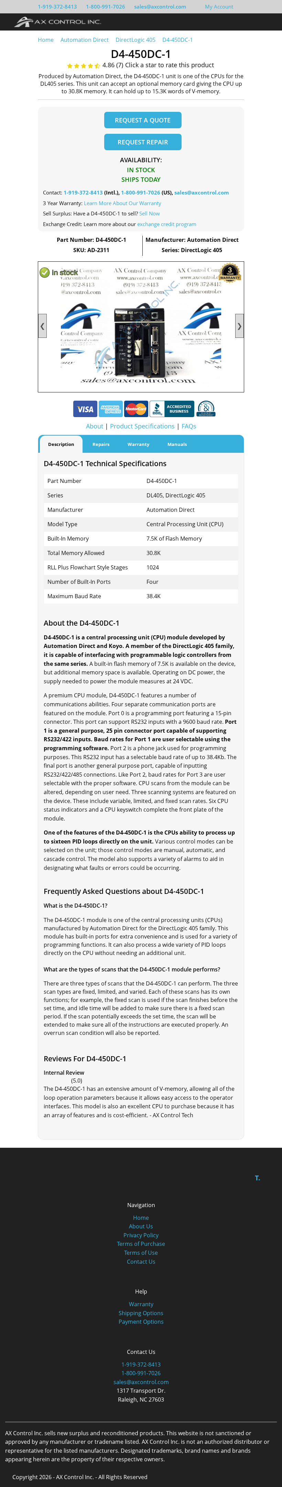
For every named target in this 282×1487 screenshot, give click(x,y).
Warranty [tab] (138, 444)
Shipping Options (141, 1313)
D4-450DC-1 (177, 40)
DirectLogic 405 (135, 40)
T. (257, 1177)
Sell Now (149, 213)
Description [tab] (61, 444)
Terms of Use (141, 1252)
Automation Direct (85, 40)
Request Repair (143, 142)
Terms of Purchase (141, 1244)
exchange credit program (166, 224)
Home (46, 40)
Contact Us (141, 1261)
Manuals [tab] (177, 444)
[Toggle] (268, 21)
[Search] (256, 21)
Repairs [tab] (101, 444)
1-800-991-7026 (105, 6)
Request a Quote (143, 120)
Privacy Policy (141, 1235)
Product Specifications (142, 426)
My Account (219, 6)
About (94, 426)
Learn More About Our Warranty (122, 203)
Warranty (141, 1304)
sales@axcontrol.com (160, 6)
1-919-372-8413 (57, 6)
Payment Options (141, 1321)
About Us (141, 1226)
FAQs (189, 426)
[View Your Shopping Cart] (239, 6)
